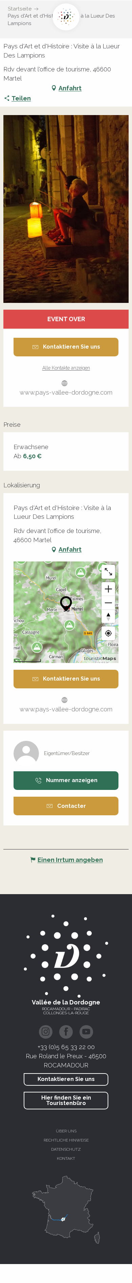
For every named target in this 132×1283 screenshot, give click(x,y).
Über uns (66, 1131)
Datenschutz (66, 1149)
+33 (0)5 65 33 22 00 (66, 1046)
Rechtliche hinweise (66, 1140)
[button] (66, 209)
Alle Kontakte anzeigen (66, 368)
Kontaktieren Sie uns (66, 1079)
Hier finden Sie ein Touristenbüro (66, 1100)
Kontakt (66, 1158)
